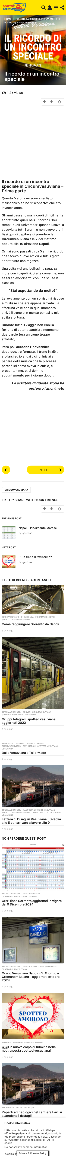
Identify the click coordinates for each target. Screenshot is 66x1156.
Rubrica (31, 743)
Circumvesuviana (16, 489)
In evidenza (27, 617)
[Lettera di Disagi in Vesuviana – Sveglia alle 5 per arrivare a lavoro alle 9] (33, 786)
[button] (43, 7)
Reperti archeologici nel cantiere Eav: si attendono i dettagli (32, 1114)
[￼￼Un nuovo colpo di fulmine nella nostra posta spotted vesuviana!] (33, 1016)
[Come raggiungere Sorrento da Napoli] (33, 599)
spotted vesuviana (12, 715)
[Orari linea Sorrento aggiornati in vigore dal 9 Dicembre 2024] (33, 867)
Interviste (7, 743)
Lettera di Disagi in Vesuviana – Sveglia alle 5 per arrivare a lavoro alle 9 (31, 820)
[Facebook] (3, 1142)
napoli (32, 746)
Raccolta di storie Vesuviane (39, 810)
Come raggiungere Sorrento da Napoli (30, 624)
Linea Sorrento (31, 894)
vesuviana (30, 715)
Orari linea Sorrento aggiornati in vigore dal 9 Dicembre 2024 (32, 902)
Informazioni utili (45, 617)
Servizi (5, 620)
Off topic (20, 743)
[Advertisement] (33, 142)
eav (25, 746)
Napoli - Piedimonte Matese (38, 528)
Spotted (6, 1042)
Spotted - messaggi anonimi (28, 1042)
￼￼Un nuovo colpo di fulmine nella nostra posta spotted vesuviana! (29, 1048)
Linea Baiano (30, 967)
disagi (35, 812)
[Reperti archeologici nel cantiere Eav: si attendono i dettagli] (33, 1084)
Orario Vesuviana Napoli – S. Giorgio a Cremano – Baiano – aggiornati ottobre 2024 (31, 976)
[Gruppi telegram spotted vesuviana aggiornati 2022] (33, 673)
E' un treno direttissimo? (35, 557)
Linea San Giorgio (48, 967)
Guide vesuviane (11, 617)
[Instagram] (9, 1142)
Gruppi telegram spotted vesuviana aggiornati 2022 (28, 721)
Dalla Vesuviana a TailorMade (24, 753)
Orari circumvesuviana (14, 896)
